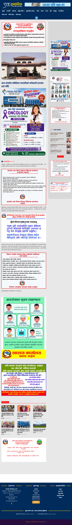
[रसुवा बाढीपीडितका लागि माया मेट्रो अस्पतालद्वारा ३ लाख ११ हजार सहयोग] (23, 424)
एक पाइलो (5, 161)
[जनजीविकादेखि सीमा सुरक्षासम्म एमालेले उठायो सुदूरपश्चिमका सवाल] (39, 408)
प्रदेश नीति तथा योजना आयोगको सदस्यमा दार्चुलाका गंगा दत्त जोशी (23, 415)
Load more (60, 156)
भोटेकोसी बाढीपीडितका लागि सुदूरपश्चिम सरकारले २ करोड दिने (7, 415)
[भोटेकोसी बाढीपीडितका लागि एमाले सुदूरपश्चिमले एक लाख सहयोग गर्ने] (7, 424)
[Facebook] (36, 18)
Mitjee (45, 521)
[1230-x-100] (48, 7)
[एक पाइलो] (2, 161)
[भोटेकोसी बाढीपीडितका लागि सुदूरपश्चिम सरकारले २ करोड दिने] (7, 408)
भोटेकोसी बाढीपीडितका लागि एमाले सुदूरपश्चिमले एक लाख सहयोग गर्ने (7, 431)
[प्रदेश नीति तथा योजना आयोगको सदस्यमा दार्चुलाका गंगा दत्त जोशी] (23, 408)
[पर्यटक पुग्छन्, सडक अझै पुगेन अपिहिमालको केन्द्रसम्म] (39, 424)
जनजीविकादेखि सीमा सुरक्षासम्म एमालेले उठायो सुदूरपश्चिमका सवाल (38, 415)
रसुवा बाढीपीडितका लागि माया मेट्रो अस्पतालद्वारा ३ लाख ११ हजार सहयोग (23, 431)
